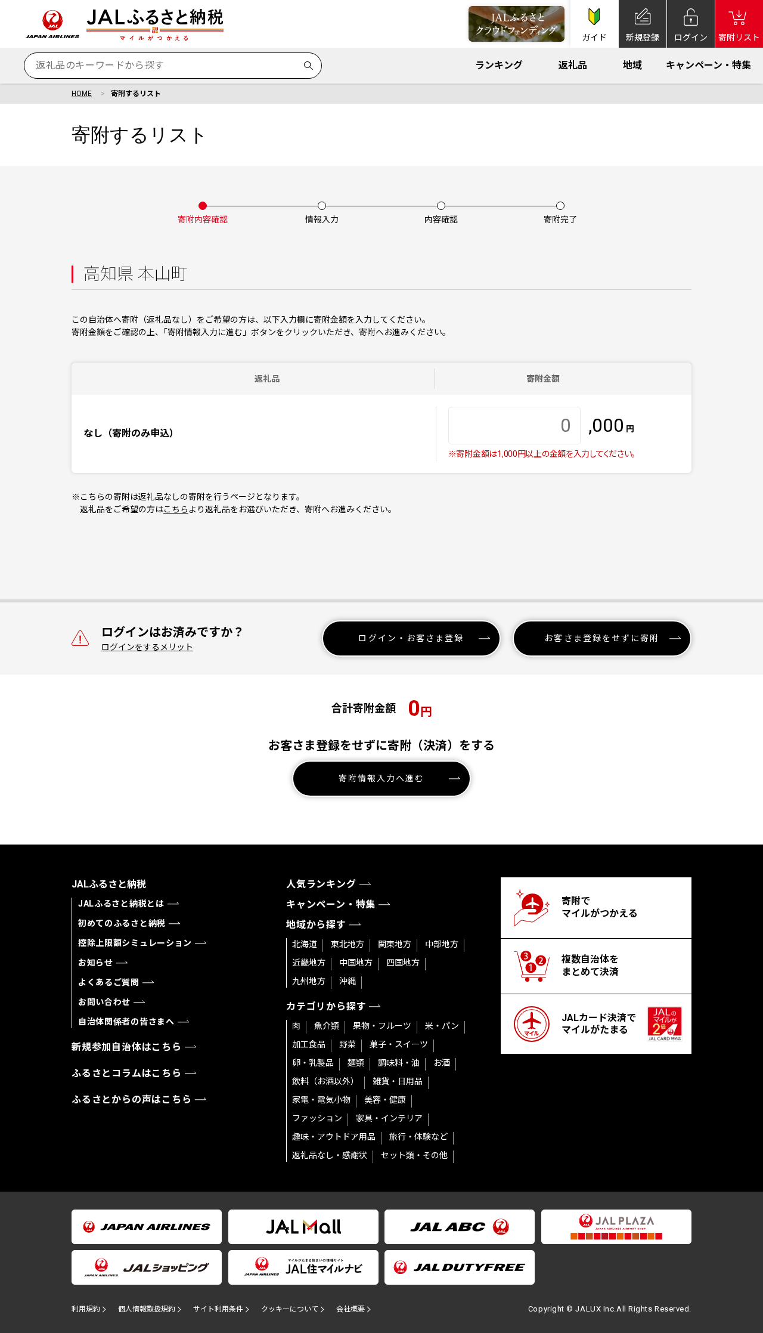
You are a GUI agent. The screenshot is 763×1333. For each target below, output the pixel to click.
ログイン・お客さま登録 (411, 638)
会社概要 (350, 1309)
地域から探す (316, 924)
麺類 (356, 1063)
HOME (82, 93)
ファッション (317, 1118)
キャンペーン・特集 (708, 65)
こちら (175, 509)
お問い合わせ (104, 1002)
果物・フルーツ (382, 1026)
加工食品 (308, 1044)
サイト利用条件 (218, 1309)
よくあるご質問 (108, 982)
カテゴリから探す (326, 1006)
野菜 (347, 1044)
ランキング (499, 65)
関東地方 (394, 944)
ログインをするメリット (147, 647)
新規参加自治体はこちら (127, 1047)
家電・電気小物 (321, 1100)
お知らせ (95, 962)
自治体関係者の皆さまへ (126, 1021)
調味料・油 (399, 1063)
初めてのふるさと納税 (122, 923)
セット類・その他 (414, 1155)
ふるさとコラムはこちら (127, 1073)
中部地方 (441, 944)
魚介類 (326, 1026)
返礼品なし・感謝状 (329, 1155)
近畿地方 (308, 962)
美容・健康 (385, 1100)
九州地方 (308, 981)
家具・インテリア (389, 1118)
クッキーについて (289, 1309)
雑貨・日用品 (398, 1081)
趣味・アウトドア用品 (334, 1137)
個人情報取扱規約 (146, 1309)
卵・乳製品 (313, 1063)
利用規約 (86, 1309)
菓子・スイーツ (399, 1044)
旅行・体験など (418, 1137)
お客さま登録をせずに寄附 (601, 638)
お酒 (441, 1063)
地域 (632, 65)
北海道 (304, 944)
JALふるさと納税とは (121, 903)
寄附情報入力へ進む (382, 778)
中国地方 (356, 962)
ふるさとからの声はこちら (132, 1099)
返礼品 (573, 65)
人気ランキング (321, 884)
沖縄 (347, 981)
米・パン (442, 1026)
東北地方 (347, 944)
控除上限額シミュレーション (135, 943)
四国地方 (403, 962)
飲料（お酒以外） (325, 1081)
